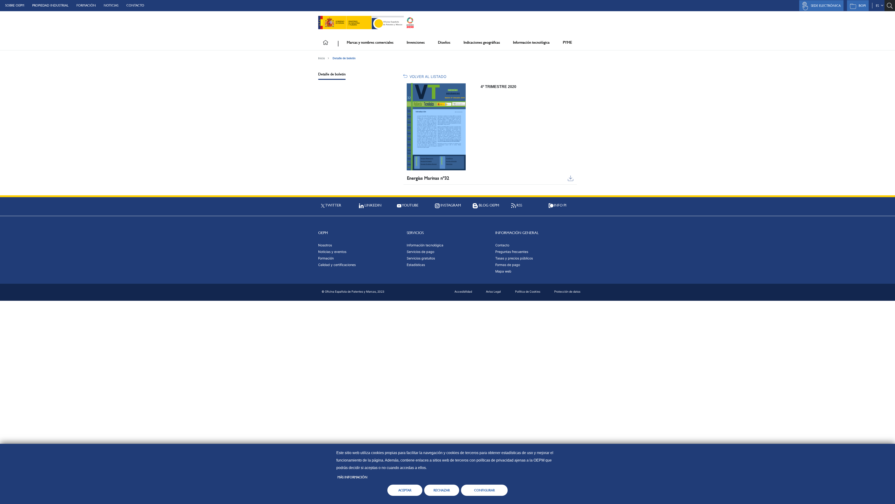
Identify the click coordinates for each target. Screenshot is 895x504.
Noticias (111, 5)
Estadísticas (416, 265)
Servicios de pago (420, 252)
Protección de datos (567, 291)
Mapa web (503, 271)
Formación (86, 5)
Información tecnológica (531, 42)
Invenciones (416, 42)
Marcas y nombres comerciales (370, 42)
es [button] (878, 5)
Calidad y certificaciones (337, 265)
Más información (352, 477)
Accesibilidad (463, 291)
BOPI (862, 5)
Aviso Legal (493, 291)
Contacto (135, 5)
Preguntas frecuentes (511, 252)
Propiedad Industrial (50, 5)
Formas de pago (507, 265)
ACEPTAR (404, 490)
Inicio (321, 58)
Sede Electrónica (826, 5)
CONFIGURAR (484, 490)
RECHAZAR (442, 490)
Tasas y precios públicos (514, 258)
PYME (567, 42)
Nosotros (325, 245)
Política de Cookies (527, 291)
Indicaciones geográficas (482, 42)
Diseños (444, 42)
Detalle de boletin (344, 58)
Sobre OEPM (14, 5)
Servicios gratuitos (421, 258)
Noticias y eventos (332, 252)
